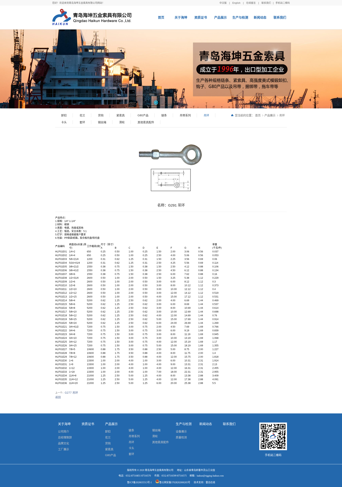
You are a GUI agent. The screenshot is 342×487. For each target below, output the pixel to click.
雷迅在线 (210, 482)
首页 (161, 17)
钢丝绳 (156, 430)
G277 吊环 (71, 392)
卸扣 (108, 431)
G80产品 (110, 455)
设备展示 (181, 431)
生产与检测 (240, 17)
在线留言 (251, 3)
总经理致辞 (65, 437)
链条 (131, 430)
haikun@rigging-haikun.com (210, 475)
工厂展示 (63, 449)
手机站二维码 (283, 3)
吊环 (282, 115)
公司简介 (63, 431)
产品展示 (220, 17)
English (236, 3)
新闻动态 (260, 17)
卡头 (131, 448)
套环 (131, 454)
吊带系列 (134, 436)
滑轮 (155, 436)
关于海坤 (181, 17)
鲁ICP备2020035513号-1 (139, 482)
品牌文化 (63, 443)
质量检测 (181, 437)
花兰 (108, 437)
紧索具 (109, 449)
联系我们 (266, 3)
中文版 (223, 3)
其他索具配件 (160, 442)
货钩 (108, 443)
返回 (58, 397)
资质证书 (200, 17)
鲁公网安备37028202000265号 (174, 482)
